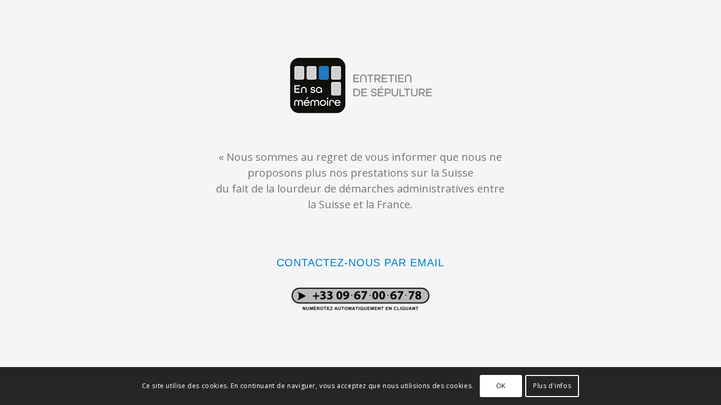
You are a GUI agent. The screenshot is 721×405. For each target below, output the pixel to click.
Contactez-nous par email (360, 262)
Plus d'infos (552, 385)
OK (501, 385)
